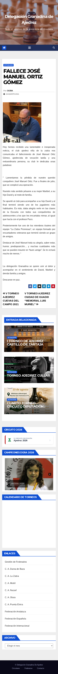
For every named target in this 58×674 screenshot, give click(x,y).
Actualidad (8, 65)
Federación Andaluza (15, 611)
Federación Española (15, 619)
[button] (54, 48)
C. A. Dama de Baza (15, 569)
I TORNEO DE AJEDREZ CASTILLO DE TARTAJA (25, 342)
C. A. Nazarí (11, 590)
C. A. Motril (10, 583)
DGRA (10, 90)
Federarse (28, 668)
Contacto (40, 668)
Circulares (16, 668)
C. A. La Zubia (12, 576)
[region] (29, 474)
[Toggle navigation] (30, 48)
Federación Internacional (17, 626)
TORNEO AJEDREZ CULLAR (28, 375)
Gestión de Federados (16, 562)
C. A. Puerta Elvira (14, 604)
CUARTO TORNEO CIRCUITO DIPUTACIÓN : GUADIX (26, 406)
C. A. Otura (10, 597)
